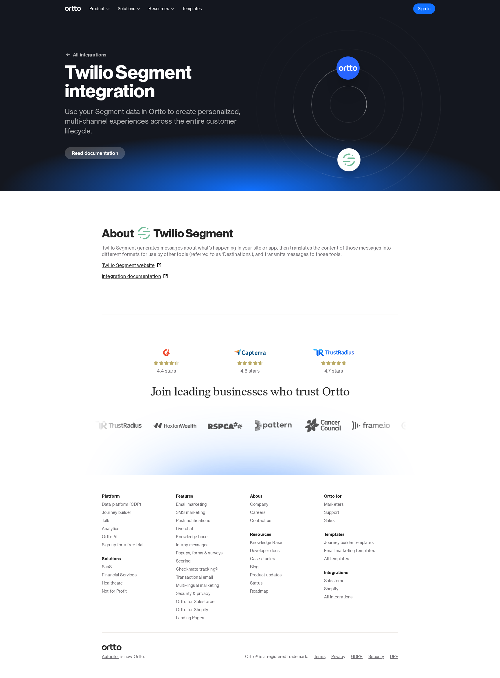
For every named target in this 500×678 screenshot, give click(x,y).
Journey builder (116, 512)
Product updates (266, 574)
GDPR (357, 656)
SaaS (107, 566)
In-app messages (192, 544)
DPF (394, 656)
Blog (254, 566)
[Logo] (75, 8)
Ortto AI (109, 536)
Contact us (260, 520)
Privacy (338, 656)
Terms (320, 656)
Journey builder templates (349, 542)
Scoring (183, 560)
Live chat (184, 528)
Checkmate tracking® (197, 569)
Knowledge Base (266, 542)
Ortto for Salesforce (195, 601)
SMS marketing (190, 512)
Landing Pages (190, 617)
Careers (257, 512)
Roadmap (259, 591)
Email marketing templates (349, 550)
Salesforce (334, 580)
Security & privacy (193, 593)
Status (256, 582)
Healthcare (112, 582)
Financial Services (119, 574)
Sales (329, 520)
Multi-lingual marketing (197, 585)
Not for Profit (114, 591)
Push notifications (193, 520)
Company (259, 504)
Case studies (262, 558)
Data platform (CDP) (121, 504)
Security (376, 656)
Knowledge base (191, 536)
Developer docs (265, 550)
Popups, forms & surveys (199, 552)
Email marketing (191, 504)
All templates (336, 558)
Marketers (333, 504)
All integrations (338, 596)
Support (331, 512)
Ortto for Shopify (192, 609)
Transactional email (194, 577)
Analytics (110, 528)
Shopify (331, 588)
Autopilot (110, 656)
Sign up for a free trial (123, 544)
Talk (106, 520)
